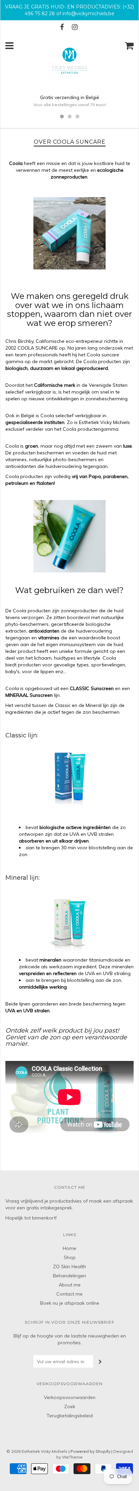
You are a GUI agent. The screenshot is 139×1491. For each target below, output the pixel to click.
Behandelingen (69, 1276)
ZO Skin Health (69, 1266)
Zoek (69, 1406)
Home (69, 1248)
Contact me (69, 1294)
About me (70, 1285)
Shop (70, 1257)
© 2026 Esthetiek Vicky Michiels (36, 1451)
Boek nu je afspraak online (69, 1303)
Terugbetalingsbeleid (70, 1416)
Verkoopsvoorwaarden (69, 1397)
